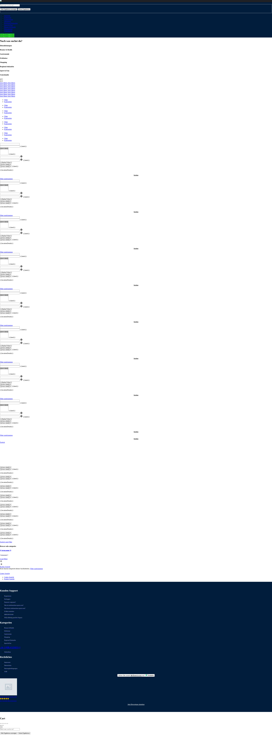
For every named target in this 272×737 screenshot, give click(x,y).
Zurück (2, 442)
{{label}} (23, 146)
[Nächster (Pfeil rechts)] (3, 725)
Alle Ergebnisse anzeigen (9, 9)
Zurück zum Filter (6, 542)
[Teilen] (3, 723)
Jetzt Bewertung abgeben (136, 704)
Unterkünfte (8, 31)
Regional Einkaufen (11, 23)
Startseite (7, 16)
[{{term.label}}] (4, 148)
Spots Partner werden (7, 34)
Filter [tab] (6, 100)
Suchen (136, 175)
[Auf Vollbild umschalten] (5, 723)
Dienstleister (8, 29)
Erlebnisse (7, 17)
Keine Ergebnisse (24, 9)
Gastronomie (8, 19)
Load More (4, 559)
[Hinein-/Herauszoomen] (7, 723)
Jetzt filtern (4, 83)
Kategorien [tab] (8, 102)
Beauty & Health (10, 27)
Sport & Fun (8, 25)
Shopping (7, 21)
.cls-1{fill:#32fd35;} (10, 647)
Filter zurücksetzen (6, 179)
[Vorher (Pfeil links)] (1, 725)
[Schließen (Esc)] (1, 723)
